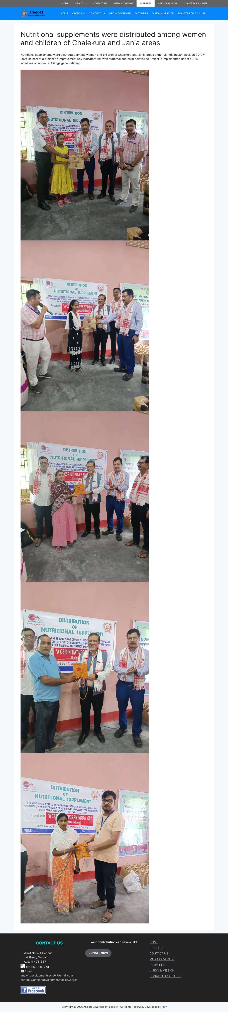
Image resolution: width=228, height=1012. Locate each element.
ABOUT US (80, 3)
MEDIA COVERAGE (123, 3)
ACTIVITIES (145, 3)
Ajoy (164, 1006)
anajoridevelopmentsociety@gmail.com (47, 975)
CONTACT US (100, 3)
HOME (65, 3)
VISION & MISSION (167, 3)
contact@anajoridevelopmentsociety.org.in (49, 979)
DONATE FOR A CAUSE (195, 3)
